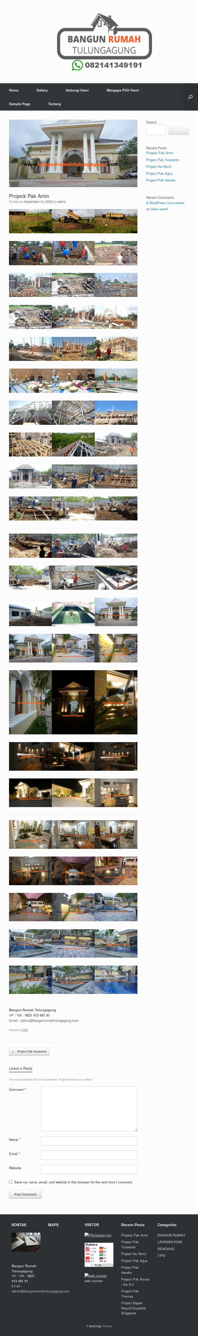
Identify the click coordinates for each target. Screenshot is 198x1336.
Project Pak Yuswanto (29, 1051)
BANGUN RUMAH (171, 1235)
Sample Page (19, 103)
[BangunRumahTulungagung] (99, 42)
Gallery (42, 90)
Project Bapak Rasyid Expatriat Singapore (133, 1307)
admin (61, 201)
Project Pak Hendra (160, 180)
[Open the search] (190, 97)
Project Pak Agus (159, 173)
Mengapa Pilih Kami (123, 90)
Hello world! (159, 208)
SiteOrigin (95, 1326)
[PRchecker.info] (98, 1235)
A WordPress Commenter (165, 202)
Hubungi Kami (77, 90)
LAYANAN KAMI (170, 1241)
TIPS (24, 1030)
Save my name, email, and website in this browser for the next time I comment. (73, 1182)
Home (13, 90)
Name (14, 1139)
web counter (94, 1280)
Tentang (54, 103)
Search (151, 122)
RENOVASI (166, 1248)
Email (14, 1153)
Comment (17, 1089)
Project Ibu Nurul (158, 166)
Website (15, 1167)
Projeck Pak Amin (159, 152)
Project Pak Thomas (130, 1294)
